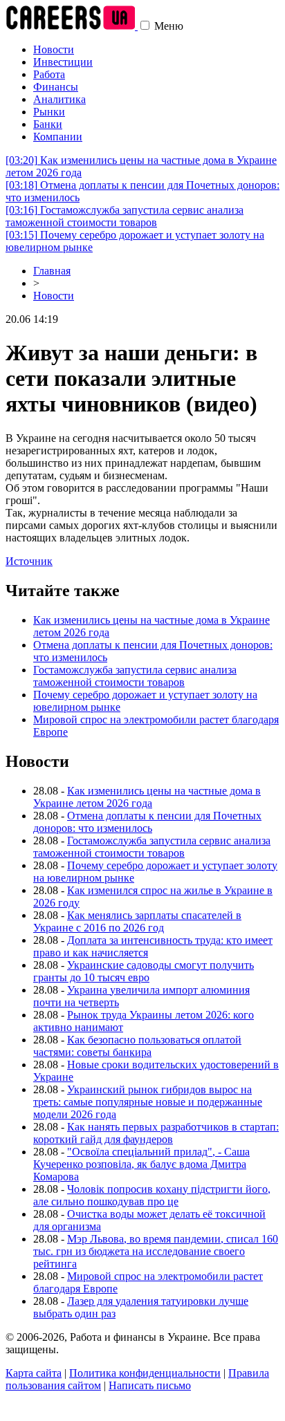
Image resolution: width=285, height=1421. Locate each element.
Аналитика (59, 99)
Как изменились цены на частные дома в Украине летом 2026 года (147, 797)
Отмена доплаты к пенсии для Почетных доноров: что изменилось (147, 822)
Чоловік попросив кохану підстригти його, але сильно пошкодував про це (151, 1195)
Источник (29, 561)
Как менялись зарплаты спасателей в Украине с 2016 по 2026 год (137, 921)
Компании (57, 136)
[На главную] (72, 26)
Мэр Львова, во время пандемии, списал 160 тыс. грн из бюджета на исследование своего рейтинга (155, 1251)
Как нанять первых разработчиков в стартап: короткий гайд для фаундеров (156, 1133)
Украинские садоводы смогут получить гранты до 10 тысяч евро (143, 971)
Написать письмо (150, 1385)
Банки (47, 124)
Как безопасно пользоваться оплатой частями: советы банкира (137, 1046)
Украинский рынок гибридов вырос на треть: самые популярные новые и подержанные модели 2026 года (147, 1102)
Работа (49, 74)
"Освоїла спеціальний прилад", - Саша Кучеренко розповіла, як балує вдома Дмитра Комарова (141, 1164)
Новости (53, 49)
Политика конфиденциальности (145, 1373)
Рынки (49, 112)
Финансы (55, 87)
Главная (52, 271)
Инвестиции (63, 62)
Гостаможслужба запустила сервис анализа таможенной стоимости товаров (124, 216)
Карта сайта (34, 1373)
